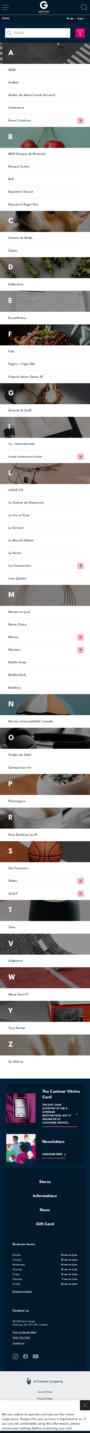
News (45, 1210)
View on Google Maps (24, 1332)
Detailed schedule (22, 1292)
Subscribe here (52, 1154)
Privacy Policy (45, 1399)
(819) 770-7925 (21, 1338)
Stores (45, 1182)
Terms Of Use (45, 1392)
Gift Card (45, 1224)
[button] (44, 19)
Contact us (18, 1343)
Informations (45, 1196)
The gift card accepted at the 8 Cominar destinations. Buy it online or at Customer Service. (56, 1114)
